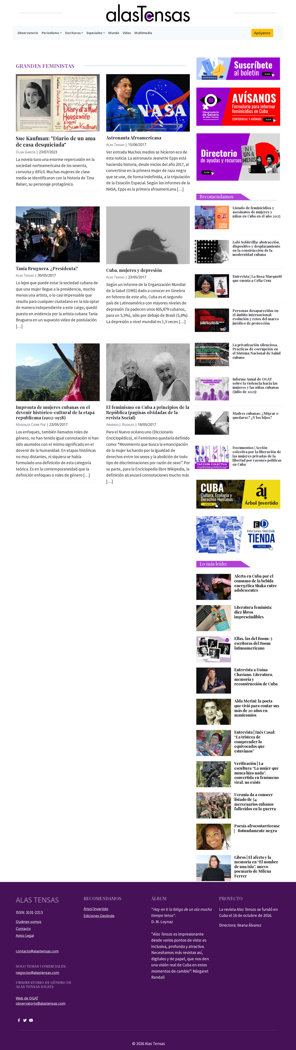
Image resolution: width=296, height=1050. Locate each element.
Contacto (23, 928)
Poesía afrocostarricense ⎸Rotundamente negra (257, 828)
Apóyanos (262, 33)
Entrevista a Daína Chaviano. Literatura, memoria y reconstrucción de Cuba (256, 677)
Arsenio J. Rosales (120, 424)
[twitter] (25, 1019)
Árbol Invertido (96, 908)
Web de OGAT (27, 998)
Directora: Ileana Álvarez (240, 925)
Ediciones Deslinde (99, 915)
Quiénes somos (28, 921)
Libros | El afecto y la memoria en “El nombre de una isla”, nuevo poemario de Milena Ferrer (256, 867)
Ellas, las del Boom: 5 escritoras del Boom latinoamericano (253, 643)
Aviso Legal (25, 935)
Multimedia (143, 33)
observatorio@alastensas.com (40, 1003)
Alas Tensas (115, 144)
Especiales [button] (94, 33)
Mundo (113, 33)
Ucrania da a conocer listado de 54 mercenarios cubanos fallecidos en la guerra (255, 801)
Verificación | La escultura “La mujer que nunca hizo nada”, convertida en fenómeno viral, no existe (256, 773)
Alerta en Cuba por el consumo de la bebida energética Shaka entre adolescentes (255, 583)
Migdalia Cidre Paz (31, 424)
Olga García (25, 152)
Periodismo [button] (50, 33)
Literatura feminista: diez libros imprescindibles (253, 612)
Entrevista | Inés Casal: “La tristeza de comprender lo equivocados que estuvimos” (254, 741)
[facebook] (19, 1019)
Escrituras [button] (73, 33)
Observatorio (28, 33)
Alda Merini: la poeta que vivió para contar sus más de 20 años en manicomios (256, 708)
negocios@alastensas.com (37, 972)
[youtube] (31, 1019)
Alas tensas (37, 900)
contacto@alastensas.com (37, 951)
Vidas (127, 33)
